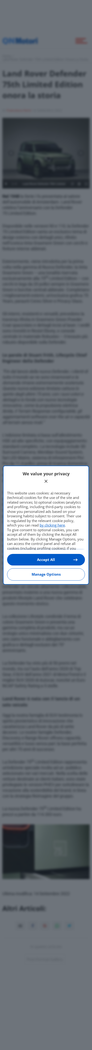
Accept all (46, 559)
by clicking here (52, 525)
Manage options (46, 574)
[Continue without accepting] (46, 481)
